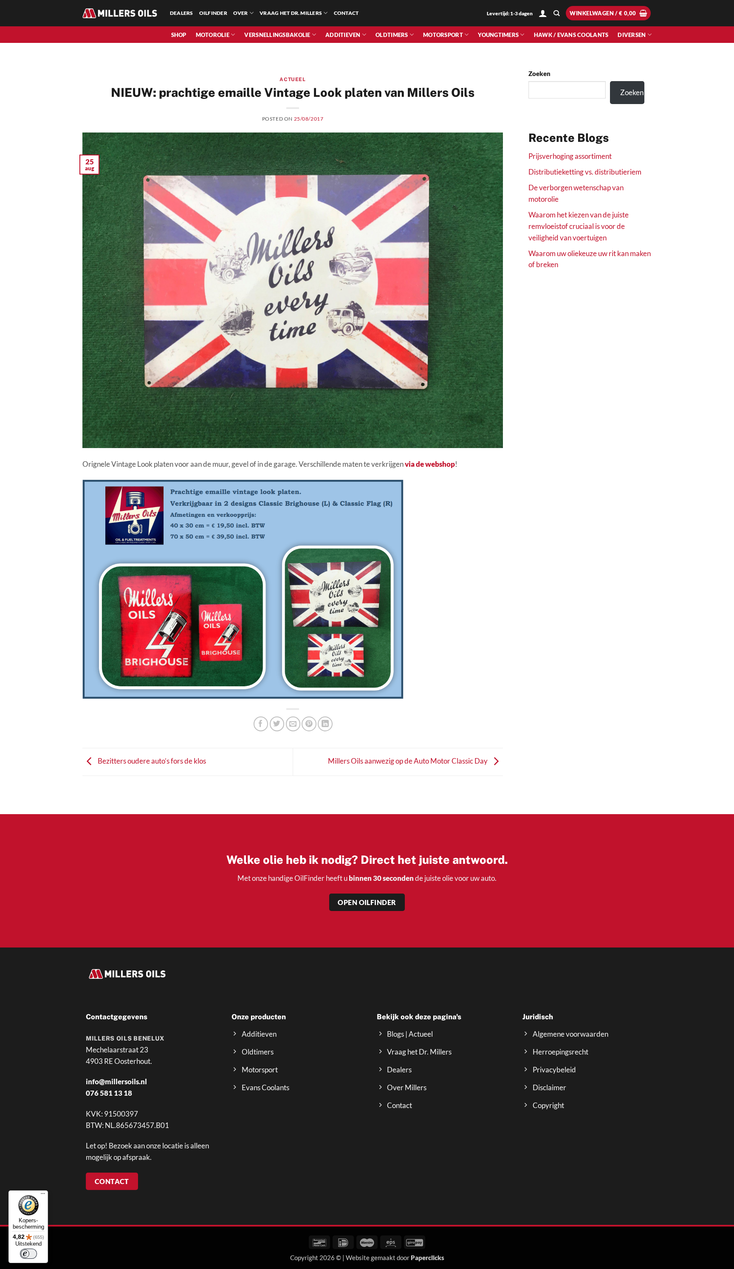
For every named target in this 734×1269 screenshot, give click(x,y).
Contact (346, 13)
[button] (543, 13)
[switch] (28, 1254)
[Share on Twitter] (277, 723)
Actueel (292, 79)
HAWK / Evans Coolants (571, 34)
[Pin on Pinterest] (309, 723)
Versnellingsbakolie (277, 34)
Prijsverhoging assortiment (570, 156)
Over (240, 13)
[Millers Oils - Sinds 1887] (119, 13)
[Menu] (43, 1195)
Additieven (343, 34)
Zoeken (539, 73)
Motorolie (212, 34)
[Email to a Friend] (293, 723)
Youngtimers (498, 34)
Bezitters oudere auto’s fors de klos (151, 760)
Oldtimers (391, 34)
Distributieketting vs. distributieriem (584, 171)
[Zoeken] (556, 13)
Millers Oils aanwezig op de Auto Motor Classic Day (408, 760)
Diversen (632, 34)
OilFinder (213, 13)
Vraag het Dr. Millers (291, 13)
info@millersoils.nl (116, 1081)
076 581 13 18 (109, 1093)
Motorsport (443, 34)
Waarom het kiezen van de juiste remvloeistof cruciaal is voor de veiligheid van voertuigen (578, 226)
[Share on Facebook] (261, 723)
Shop (178, 34)
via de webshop (430, 464)
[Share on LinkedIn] (325, 723)
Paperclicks (427, 1257)
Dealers (181, 13)
